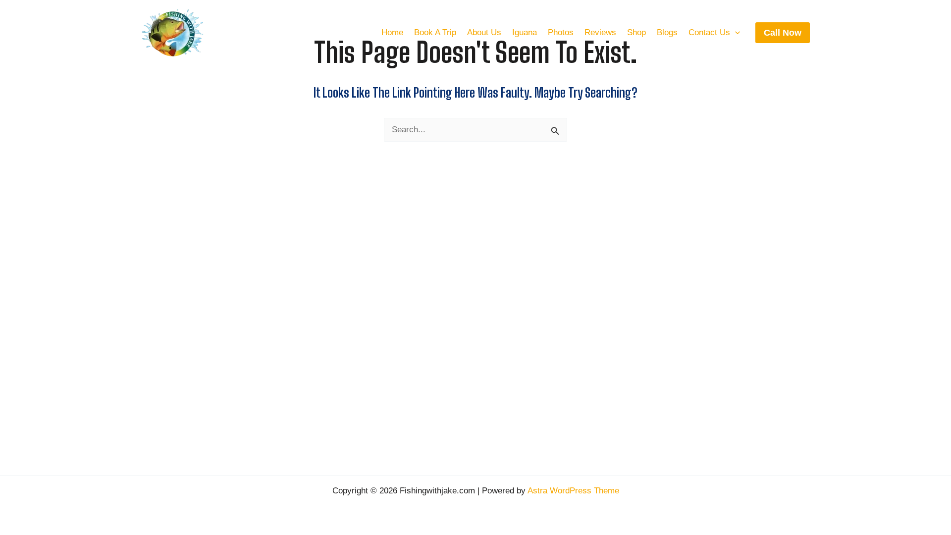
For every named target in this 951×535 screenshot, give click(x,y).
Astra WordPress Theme (573, 490)
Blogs (667, 32)
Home (392, 32)
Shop (636, 32)
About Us (484, 32)
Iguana (524, 32)
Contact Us (709, 32)
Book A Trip (435, 32)
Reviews (600, 32)
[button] (735, 33)
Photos (561, 32)
